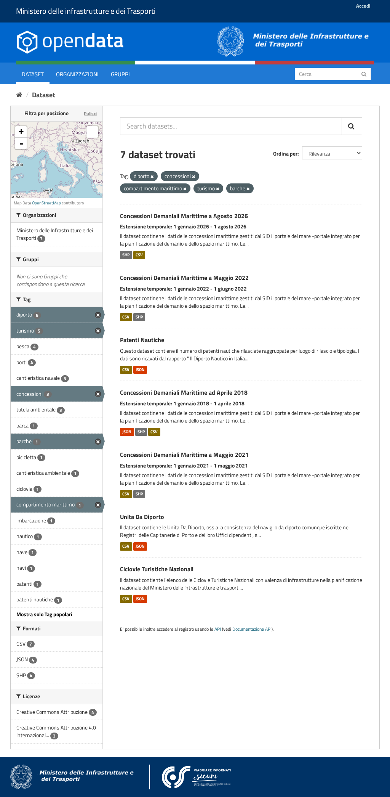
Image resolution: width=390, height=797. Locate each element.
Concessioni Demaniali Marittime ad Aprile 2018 (184, 392)
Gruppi (120, 74)
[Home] (19, 95)
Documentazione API (252, 629)
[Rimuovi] (152, 177)
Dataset (33, 74)
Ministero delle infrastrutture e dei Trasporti (85, 11)
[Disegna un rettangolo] (92, 132)
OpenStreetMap (46, 203)
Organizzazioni (77, 74)
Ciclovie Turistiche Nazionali (156, 569)
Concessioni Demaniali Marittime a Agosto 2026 (184, 215)
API (217, 629)
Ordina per (285, 153)
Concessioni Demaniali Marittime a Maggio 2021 (184, 454)
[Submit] (364, 73)
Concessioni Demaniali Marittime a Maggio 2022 (184, 277)
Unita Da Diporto (142, 516)
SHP (125, 255)
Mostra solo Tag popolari (44, 614)
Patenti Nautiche (142, 339)
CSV (139, 255)
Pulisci (90, 113)
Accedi (363, 6)
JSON (140, 369)
